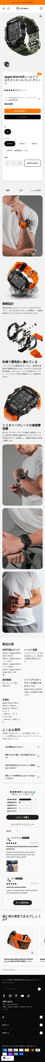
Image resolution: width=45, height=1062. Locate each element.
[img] (11, 843)
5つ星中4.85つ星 (28, 792)
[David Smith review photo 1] (12, 866)
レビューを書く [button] (22, 817)
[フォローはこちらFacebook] (4, 995)
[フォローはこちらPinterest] (16, 995)
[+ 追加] (32, 952)
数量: (6, 157)
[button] (9, 90)
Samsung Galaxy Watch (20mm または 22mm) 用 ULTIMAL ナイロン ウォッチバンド (18, 961)
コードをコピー (23, 116)
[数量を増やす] (20, 163)
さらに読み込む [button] (22, 902)
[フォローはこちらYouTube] (22, 995)
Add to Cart (32, 163)
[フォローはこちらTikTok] (28, 995)
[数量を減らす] (7, 163)
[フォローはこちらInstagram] (10, 995)
